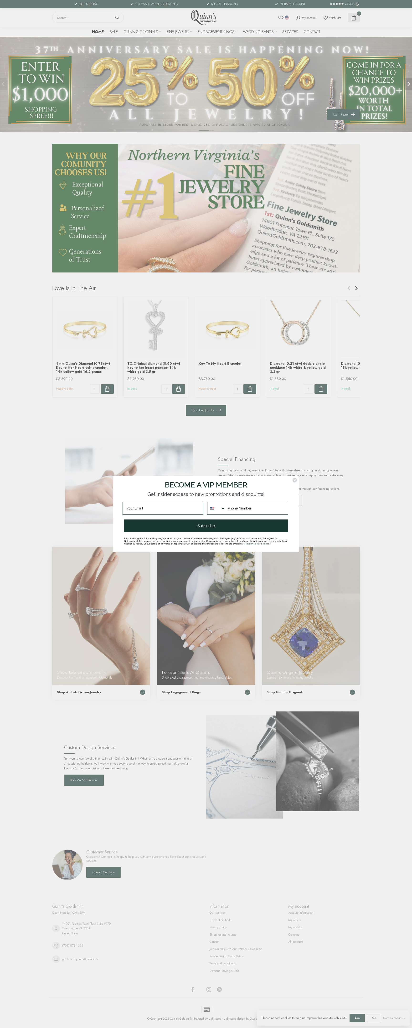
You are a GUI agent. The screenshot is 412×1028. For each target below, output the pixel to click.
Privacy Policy (252, 543)
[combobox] (216, 508)
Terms (266, 543)
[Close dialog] (294, 480)
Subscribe (206, 526)
